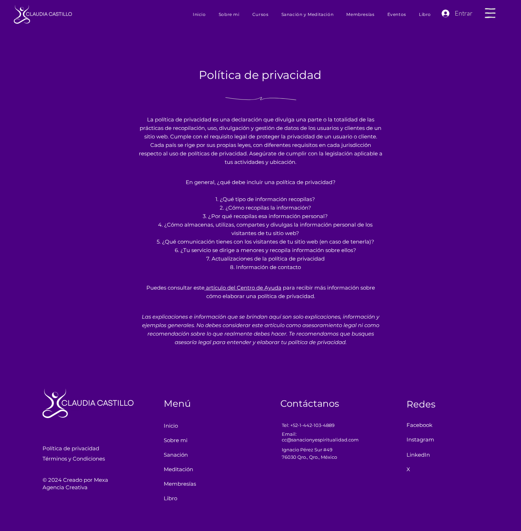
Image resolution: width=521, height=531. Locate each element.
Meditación (178, 469)
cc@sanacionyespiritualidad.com (320, 439)
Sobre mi (175, 440)
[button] (490, 13)
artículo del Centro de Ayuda (243, 287)
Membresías (180, 483)
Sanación (176, 454)
